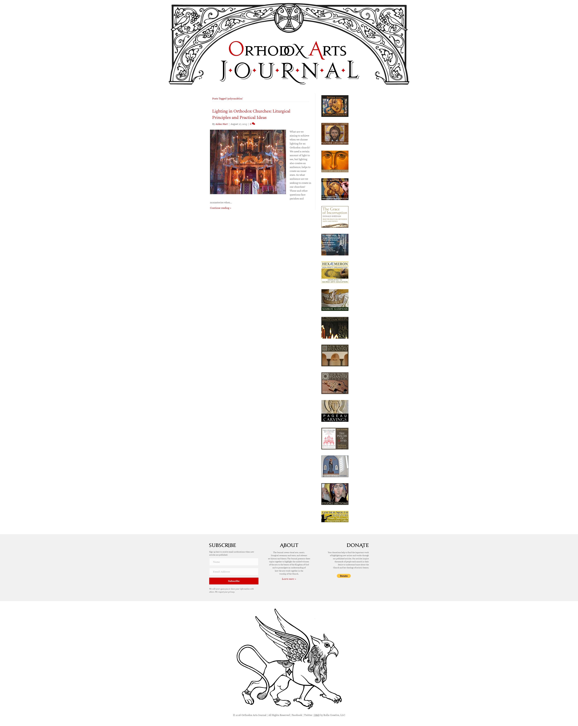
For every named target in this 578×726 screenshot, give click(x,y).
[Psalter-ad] (334, 438)
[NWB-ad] (334, 355)
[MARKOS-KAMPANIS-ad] (334, 300)
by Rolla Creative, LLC (329, 715)
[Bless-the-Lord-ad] (334, 327)
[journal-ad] (334, 410)
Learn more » (289, 579)
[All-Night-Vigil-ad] (334, 244)
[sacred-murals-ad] (334, 466)
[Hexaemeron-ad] (334, 272)
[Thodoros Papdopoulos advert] (334, 189)
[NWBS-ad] (334, 383)
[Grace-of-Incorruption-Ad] (334, 216)
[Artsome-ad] (334, 494)
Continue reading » (220, 208)
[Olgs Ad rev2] (334, 106)
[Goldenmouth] (334, 516)
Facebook (297, 715)
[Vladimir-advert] (334, 133)
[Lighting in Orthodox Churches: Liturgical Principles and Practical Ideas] (248, 161)
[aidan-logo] (334, 161)
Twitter (308, 715)
